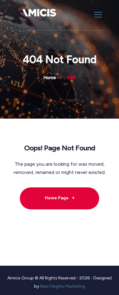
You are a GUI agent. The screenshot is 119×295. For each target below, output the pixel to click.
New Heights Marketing (62, 286)
